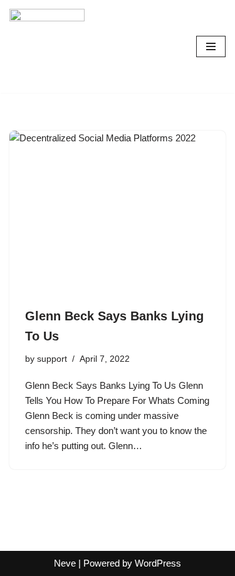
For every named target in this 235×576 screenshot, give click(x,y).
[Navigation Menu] (211, 46)
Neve (65, 563)
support (52, 359)
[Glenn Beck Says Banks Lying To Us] (117, 212)
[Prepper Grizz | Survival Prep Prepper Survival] (47, 46)
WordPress (158, 563)
